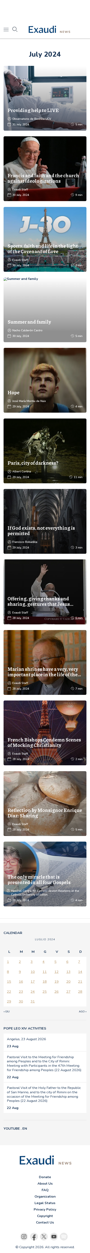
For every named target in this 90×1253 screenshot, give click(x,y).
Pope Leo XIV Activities (25, 1028)
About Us (45, 1183)
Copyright (45, 1215)
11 (44, 971)
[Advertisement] (45, 10)
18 (44, 981)
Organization (45, 1196)
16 (21, 981)
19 (56, 981)
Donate (45, 1177)
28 (80, 991)
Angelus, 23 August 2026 (26, 1039)
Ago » (82, 1011)
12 (56, 971)
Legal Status (45, 1203)
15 (9, 981)
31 (33, 1001)
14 (80, 971)
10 (33, 971)
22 (9, 991)
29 (9, 1001)
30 (21, 1001)
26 (56, 991)
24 (33, 991)
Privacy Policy (45, 1209)
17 (33, 981)
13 (68, 971)
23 (21, 991)
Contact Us (45, 1222)
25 (44, 991)
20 (68, 981)
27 (68, 991)
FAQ (45, 1190)
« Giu (7, 1011)
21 (80, 981)
